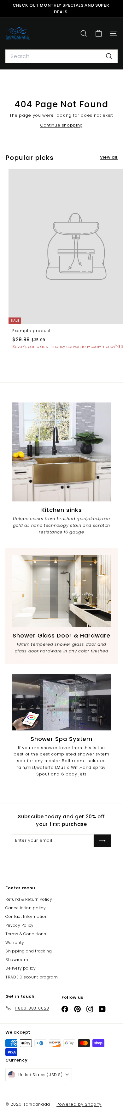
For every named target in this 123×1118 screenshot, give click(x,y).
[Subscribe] (102, 840)
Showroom (16, 959)
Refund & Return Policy (28, 899)
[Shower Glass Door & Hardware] (61, 591)
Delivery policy (20, 968)
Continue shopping (61, 125)
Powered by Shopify (79, 1104)
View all (109, 157)
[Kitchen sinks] (61, 451)
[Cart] (98, 33)
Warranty (14, 942)
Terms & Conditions (25, 934)
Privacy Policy (19, 925)
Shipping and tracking (28, 951)
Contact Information (26, 916)
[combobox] (61, 56)
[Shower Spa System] (61, 702)
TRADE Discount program (31, 977)
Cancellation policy (25, 908)
